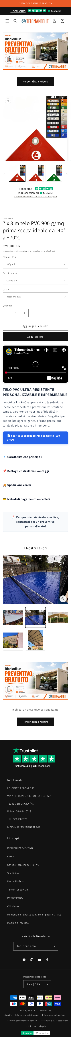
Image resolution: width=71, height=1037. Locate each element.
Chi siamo (13, 906)
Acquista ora (35, 336)
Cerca (10, 856)
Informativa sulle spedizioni (54, 1020)
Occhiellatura (10, 273)
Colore (6, 289)
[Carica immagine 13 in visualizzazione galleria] (54, 173)
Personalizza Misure (35, 81)
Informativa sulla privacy (54, 1015)
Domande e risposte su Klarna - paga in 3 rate (34, 914)
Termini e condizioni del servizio (22, 1020)
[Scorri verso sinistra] (4, 174)
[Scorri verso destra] (67, 174)
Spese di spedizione (26, 251)
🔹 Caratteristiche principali (22, 457)
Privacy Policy (15, 897)
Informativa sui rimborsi (27, 1015)
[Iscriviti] (54, 946)
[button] (7, 21)
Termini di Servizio (18, 889)
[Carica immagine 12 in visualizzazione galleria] (35, 173)
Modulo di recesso (18, 922)
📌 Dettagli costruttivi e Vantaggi (26, 471)
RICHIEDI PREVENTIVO (20, 848)
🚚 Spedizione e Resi (17, 485)
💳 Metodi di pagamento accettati (26, 499)
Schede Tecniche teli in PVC (23, 864)
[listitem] (13, 617)
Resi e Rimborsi (16, 881)
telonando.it (33, 1010)
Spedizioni (13, 873)
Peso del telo (9, 257)
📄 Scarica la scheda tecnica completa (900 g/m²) (33, 438)
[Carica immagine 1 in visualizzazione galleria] (17, 173)
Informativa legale (37, 1026)
